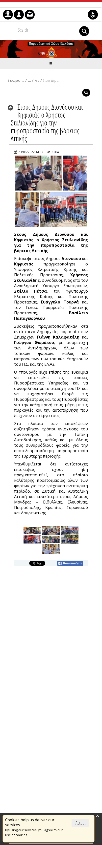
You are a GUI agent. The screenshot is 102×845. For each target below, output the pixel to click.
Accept (80, 822)
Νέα (36, 80)
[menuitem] (7, 15)
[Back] (12, 108)
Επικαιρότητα (16, 80)
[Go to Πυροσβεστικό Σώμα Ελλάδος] (51, 49)
